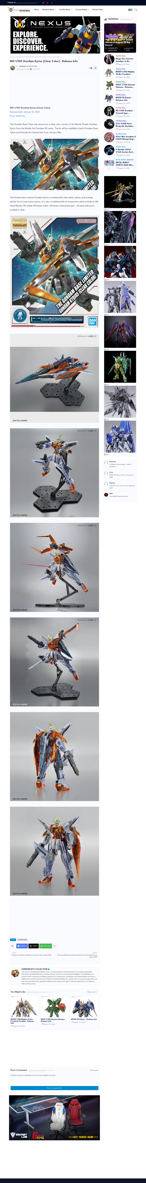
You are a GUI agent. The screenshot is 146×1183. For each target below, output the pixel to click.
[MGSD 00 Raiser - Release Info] (109, 98)
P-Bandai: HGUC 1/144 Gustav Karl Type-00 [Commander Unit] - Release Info (125, 151)
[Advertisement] (54, 90)
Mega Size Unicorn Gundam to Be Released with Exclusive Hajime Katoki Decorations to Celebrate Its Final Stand (126, 60)
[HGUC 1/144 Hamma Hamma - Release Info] (109, 85)
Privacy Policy (97, 10)
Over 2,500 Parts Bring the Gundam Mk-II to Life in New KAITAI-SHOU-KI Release (125, 125)
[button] (130, 10)
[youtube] (47, 2)
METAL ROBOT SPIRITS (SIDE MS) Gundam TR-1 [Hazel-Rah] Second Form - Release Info (126, 164)
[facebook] (43, 2)
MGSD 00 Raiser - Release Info (84, 1019)
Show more (91, 992)
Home (36, 10)
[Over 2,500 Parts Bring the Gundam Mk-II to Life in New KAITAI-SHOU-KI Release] (109, 124)
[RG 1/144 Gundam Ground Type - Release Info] (109, 111)
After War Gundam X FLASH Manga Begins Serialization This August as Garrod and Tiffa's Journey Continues (126, 138)
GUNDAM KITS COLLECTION (34, 969)
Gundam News (48, 10)
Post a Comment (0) (54, 1088)
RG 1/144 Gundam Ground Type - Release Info (124, 112)
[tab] (36, 9)
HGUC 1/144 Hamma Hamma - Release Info (53, 1020)
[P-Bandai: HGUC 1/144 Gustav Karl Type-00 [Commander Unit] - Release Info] (109, 150)
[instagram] (51, 2)
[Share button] (54, 946)
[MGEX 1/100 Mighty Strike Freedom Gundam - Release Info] (109, 72)
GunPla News (64, 10)
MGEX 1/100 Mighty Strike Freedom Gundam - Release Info (22, 1021)
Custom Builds (81, 10)
